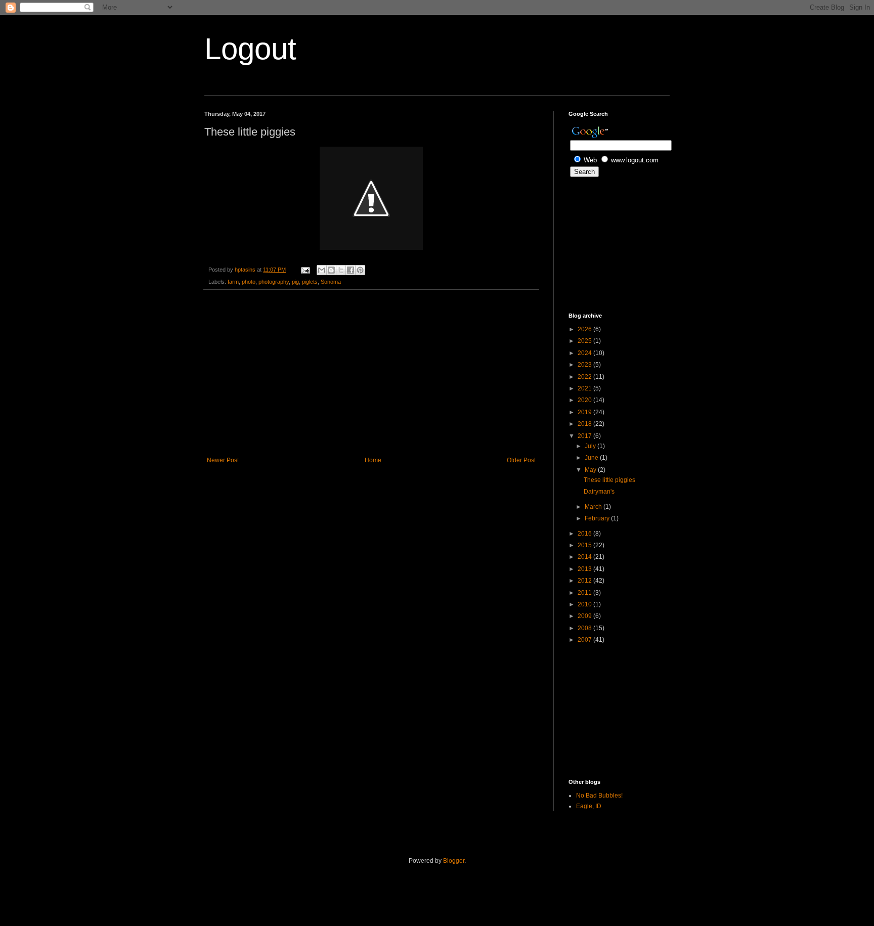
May (591, 469)
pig (295, 282)
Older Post (521, 460)
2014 (585, 556)
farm (233, 282)
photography (273, 282)
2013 (585, 568)
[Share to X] (341, 270)
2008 (585, 628)
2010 (585, 604)
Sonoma (331, 282)
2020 (585, 400)
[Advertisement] (371, 373)
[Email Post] (305, 270)
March (594, 506)
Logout (250, 49)
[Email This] (322, 270)
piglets (310, 282)
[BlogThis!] (331, 270)
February (598, 518)
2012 (585, 580)
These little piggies (609, 479)
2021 (585, 388)
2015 (585, 545)
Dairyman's (599, 491)
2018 (585, 423)
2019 (585, 412)
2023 (585, 364)
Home (373, 460)
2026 (585, 329)
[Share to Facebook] (350, 270)
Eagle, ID (588, 806)
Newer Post (223, 460)
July (591, 446)
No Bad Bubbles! (599, 795)
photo (248, 282)
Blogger (453, 860)
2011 (585, 592)
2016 (585, 533)
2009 (585, 616)
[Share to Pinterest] (360, 270)
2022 (585, 376)
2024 (585, 353)
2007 (585, 639)
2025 (585, 340)
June (592, 457)
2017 (585, 435)
